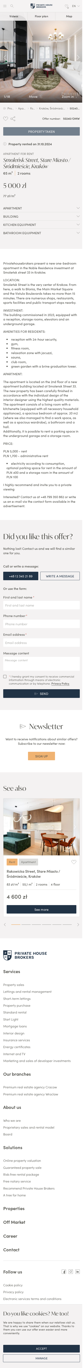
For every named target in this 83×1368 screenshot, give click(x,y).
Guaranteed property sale (22, 1167)
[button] (76, 6)
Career (10, 1236)
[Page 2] (26, 924)
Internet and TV (14, 1054)
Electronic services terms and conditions (32, 1298)
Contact (11, 1249)
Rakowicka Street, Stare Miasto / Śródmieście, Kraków (33, 874)
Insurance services (16, 1040)
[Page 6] (67, 924)
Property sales (13, 984)
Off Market (14, 1222)
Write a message (60, 576)
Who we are (12, 1120)
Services (11, 971)
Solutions (12, 1147)
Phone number (14, 615)
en (74, 6)
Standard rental (15, 1012)
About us (12, 1107)
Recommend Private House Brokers (29, 1188)
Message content (16, 653)
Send (44, 693)
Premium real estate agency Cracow (30, 1087)
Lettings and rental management (27, 991)
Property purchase (16, 1005)
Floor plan (41, 16)
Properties (14, 1208)
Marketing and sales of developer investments (37, 1060)
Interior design (13, 1033)
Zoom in (68, 96)
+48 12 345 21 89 (20, 576)
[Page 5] (56, 924)
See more (41, 909)
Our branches (17, 1074)
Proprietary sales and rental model (28, 1127)
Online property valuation (22, 1160)
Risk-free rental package (21, 1174)
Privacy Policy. (60, 683)
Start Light (10, 1019)
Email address (14, 634)
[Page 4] (46, 924)
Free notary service (17, 1181)
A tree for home (14, 1195)
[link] (41, 57)
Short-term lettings (17, 998)
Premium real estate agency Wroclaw (30, 1094)
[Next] (78, 57)
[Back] (5, 57)
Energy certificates (16, 1047)
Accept (41, 1348)
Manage (41, 1358)
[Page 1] (15, 924)
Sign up (41, 756)
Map (69, 16)
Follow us (12, 1272)
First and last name (17, 597)
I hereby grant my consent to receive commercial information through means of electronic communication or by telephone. (41, 680)
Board (7, 1134)
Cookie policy (13, 1285)
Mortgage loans (15, 1026)
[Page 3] (36, 924)
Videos (13, 16)
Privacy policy (13, 1292)
